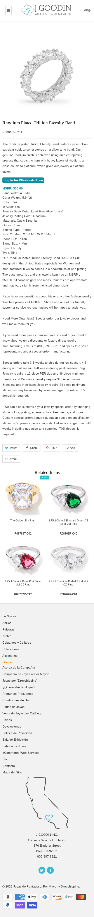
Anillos (6, 623)
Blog (5, 759)
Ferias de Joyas (13, 707)
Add (72, 448)
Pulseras (8, 629)
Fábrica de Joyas (14, 746)
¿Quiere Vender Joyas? (18, 687)
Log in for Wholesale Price (23, 180)
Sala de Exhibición (15, 739)
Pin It (53, 448)
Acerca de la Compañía (18, 667)
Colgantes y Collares (16, 642)
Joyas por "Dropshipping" (19, 680)
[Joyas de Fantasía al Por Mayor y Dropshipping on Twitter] (41, 870)
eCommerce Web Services (20, 752)
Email (13, 458)
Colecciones (10, 649)
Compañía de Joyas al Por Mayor (25, 674)
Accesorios (9, 655)
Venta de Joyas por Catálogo (22, 713)
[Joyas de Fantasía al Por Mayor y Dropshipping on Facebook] (50, 870)
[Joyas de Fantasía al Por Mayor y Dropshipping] (46, 10)
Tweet (13, 448)
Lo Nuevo (9, 616)
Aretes (6, 636)
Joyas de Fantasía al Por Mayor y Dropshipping (46, 886)
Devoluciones (11, 726)
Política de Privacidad (17, 733)
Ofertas (7, 662)
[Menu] (8, 10)
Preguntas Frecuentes (17, 693)
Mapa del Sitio (12, 772)
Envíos (7, 720)
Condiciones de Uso (16, 700)
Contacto (8, 766)
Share (34, 448)
